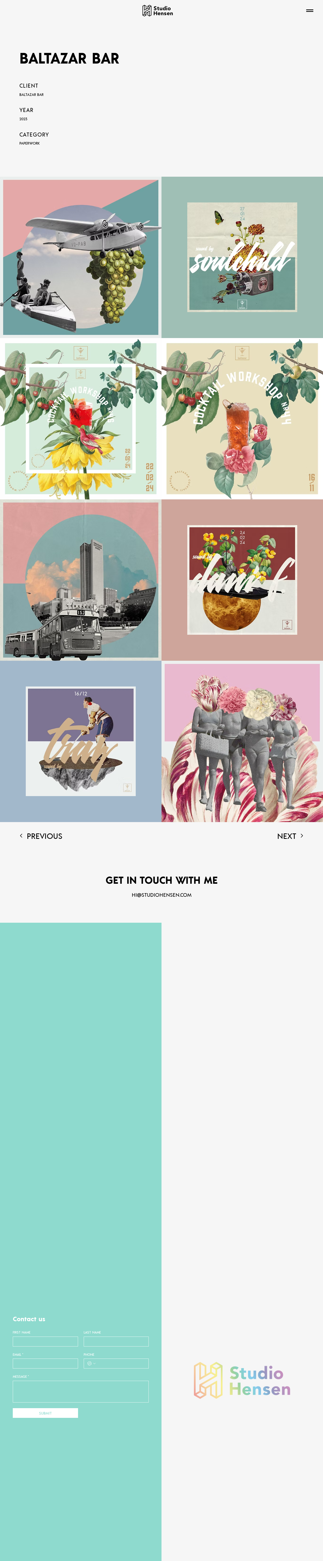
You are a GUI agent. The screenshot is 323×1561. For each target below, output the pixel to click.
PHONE (89, 1354)
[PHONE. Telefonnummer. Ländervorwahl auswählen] (91, 1363)
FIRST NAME (22, 1332)
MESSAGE (21, 1376)
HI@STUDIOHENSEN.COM (162, 895)
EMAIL (18, 1354)
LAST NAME (92, 1332)
